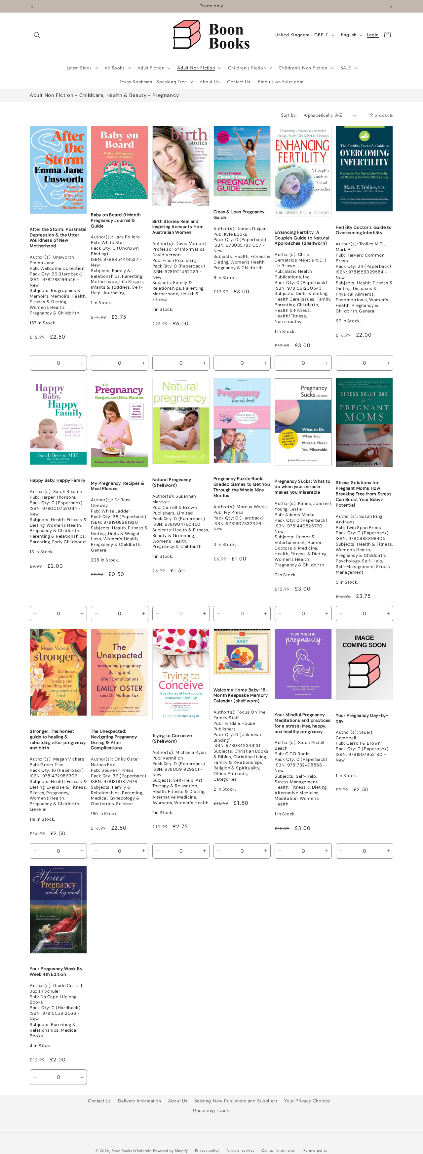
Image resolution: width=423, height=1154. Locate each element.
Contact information (278, 1150)
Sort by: (289, 115)
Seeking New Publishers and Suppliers (236, 1100)
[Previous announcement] (32, 6)
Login (373, 35)
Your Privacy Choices (307, 1100)
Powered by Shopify (170, 1150)
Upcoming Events (211, 1110)
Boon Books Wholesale (132, 1150)
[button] (37, 35)
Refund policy (315, 1150)
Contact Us (99, 1100)
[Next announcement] (391, 6)
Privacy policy (207, 1150)
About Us (177, 1100)
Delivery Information (139, 1100)
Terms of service (240, 1150)
